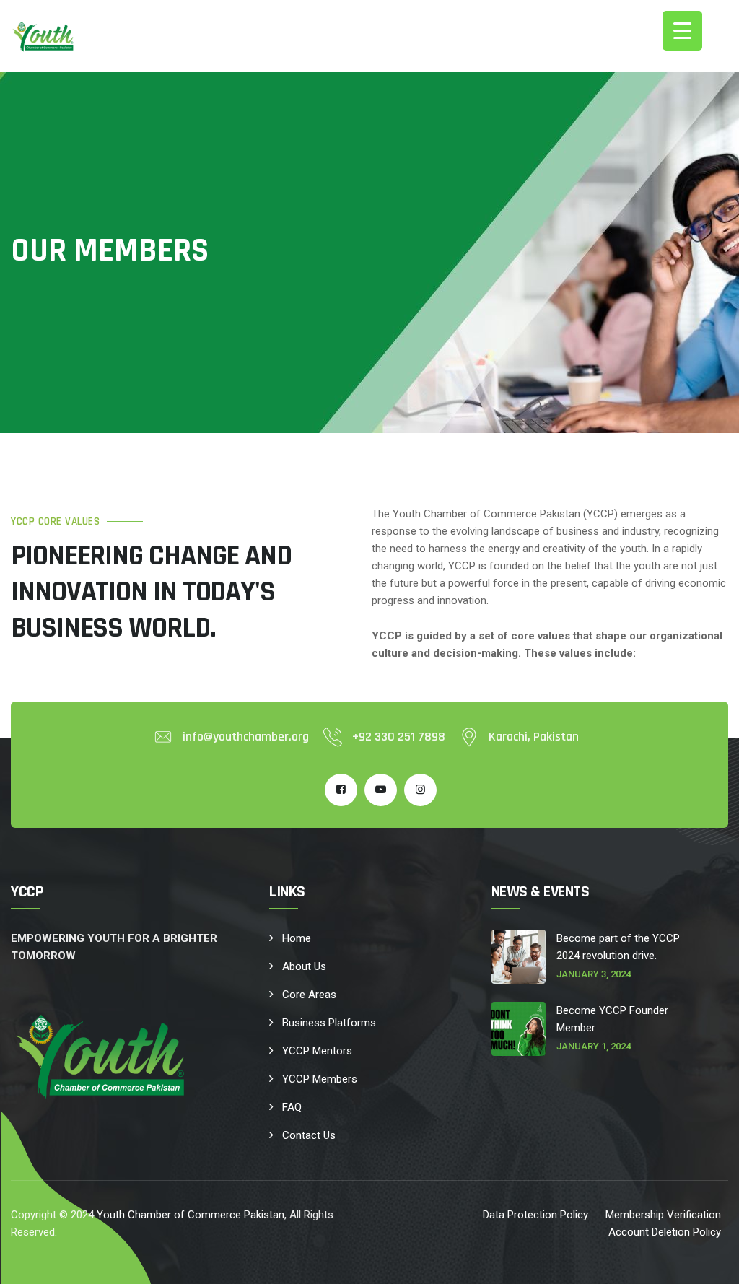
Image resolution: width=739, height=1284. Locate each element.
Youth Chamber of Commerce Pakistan (190, 1214)
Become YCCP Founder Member (612, 1019)
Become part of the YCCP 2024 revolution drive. (618, 947)
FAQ (292, 1107)
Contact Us (309, 1135)
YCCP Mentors (317, 1050)
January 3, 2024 (593, 974)
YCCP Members (319, 1079)
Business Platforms (329, 1022)
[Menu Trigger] (682, 31)
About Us (304, 966)
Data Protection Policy (535, 1214)
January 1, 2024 (593, 1046)
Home (296, 938)
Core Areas (309, 994)
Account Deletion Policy (664, 1232)
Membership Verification (663, 1214)
